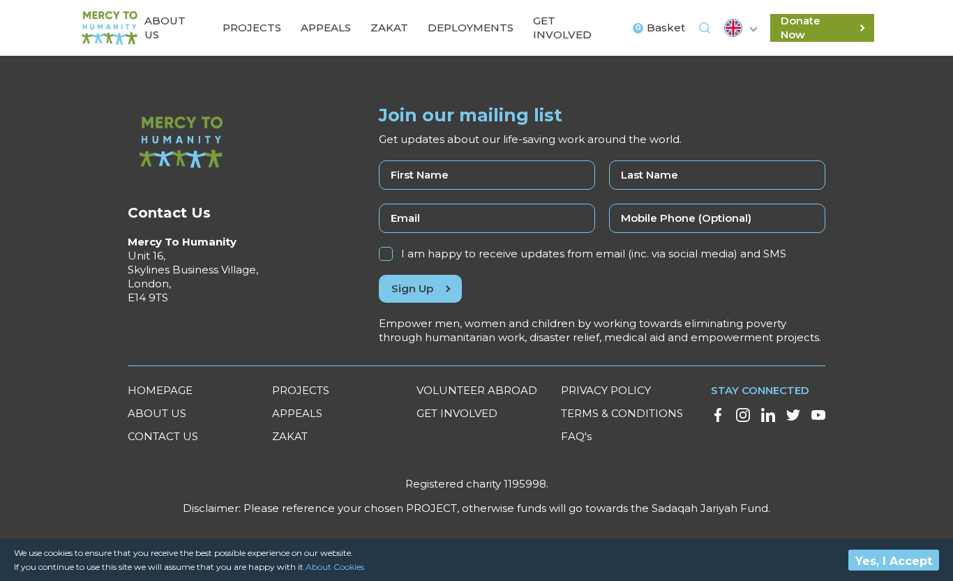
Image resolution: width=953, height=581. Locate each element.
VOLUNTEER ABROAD (477, 390)
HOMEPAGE (160, 390)
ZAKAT (290, 436)
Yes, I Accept (893, 561)
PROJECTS (300, 390)
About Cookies (335, 566)
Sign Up (412, 288)
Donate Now (800, 27)
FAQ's (576, 436)
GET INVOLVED (457, 413)
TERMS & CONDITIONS (622, 413)
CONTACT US (163, 436)
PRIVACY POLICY (606, 390)
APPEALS (297, 413)
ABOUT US (157, 413)
